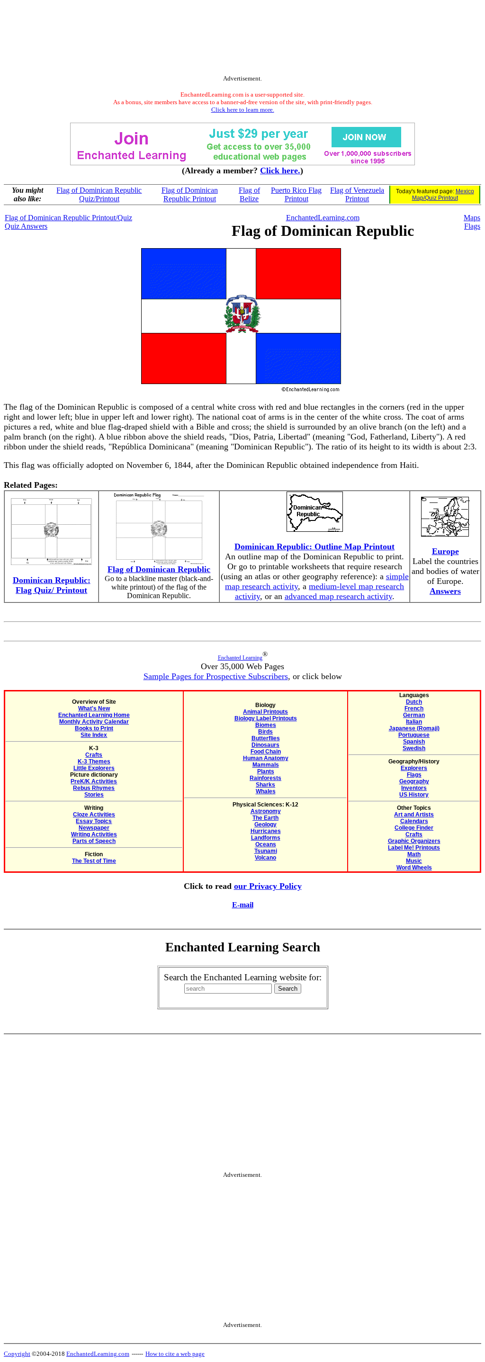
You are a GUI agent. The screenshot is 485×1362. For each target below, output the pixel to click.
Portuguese (414, 735)
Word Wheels (414, 867)
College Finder (414, 827)
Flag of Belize (249, 194)
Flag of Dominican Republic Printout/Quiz (68, 218)
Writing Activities (94, 834)
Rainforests (265, 778)
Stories (94, 794)
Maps (472, 218)
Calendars (414, 821)
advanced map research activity (338, 596)
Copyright (17, 1353)
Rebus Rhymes (94, 788)
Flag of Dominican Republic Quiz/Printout (99, 194)
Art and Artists (414, 814)
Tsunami (265, 851)
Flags (472, 226)
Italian (414, 721)
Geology (265, 824)
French (413, 708)
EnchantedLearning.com (322, 218)
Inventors (414, 788)
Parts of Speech (94, 841)
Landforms (265, 837)
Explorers (414, 768)
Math (414, 854)
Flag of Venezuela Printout (357, 194)
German (414, 715)
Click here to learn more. (242, 109)
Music (414, 861)
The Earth (265, 818)
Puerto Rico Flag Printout (296, 194)
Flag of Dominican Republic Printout (190, 194)
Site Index (94, 735)
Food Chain (266, 751)
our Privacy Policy (268, 886)
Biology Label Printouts (265, 718)
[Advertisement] (242, 39)
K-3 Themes (94, 761)
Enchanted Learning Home (94, 715)
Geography (414, 781)
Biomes (265, 725)
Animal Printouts (265, 711)
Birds (265, 731)
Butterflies (265, 738)
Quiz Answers (26, 226)
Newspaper (94, 827)
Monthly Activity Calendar (94, 721)
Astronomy (266, 811)
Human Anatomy (265, 758)
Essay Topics (94, 821)
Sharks (265, 784)
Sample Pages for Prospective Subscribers (216, 676)
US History (414, 794)
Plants (265, 771)
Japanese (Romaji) (414, 728)
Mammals (265, 765)
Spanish (414, 741)
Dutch (414, 702)
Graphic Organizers (414, 841)
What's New (94, 708)
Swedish (414, 748)
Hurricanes (266, 831)
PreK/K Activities (94, 781)
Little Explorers (94, 768)
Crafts (93, 755)
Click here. (280, 170)
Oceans (265, 844)
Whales (266, 791)
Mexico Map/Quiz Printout (443, 194)
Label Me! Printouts (414, 847)
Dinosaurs (265, 745)
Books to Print (94, 728)
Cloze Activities (94, 814)
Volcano (265, 857)
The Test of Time (94, 861)
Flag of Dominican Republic (159, 569)
